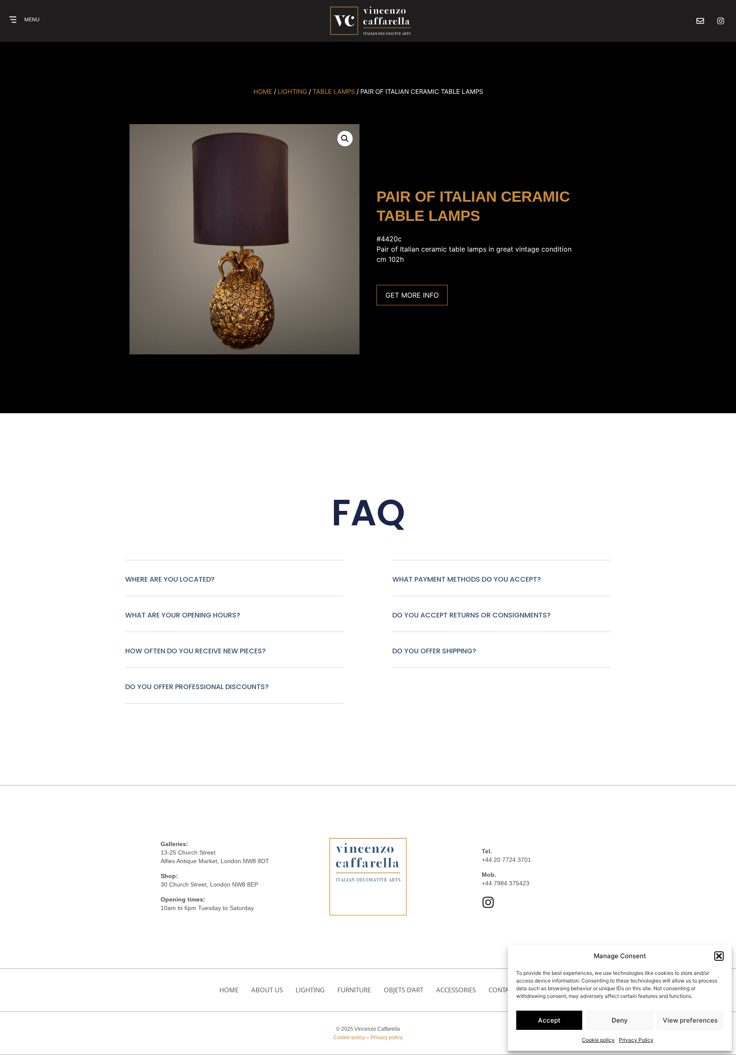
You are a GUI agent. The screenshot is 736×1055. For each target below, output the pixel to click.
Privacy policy (386, 1038)
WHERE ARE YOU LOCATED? (170, 579)
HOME (229, 989)
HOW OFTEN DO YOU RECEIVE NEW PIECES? (195, 651)
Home (262, 92)
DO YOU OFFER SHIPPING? (434, 651)
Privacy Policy (636, 1040)
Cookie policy (598, 1040)
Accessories (456, 989)
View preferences (690, 1020)
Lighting (310, 989)
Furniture (354, 989)
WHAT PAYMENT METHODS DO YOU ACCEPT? (466, 579)
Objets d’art (403, 989)
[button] (719, 956)
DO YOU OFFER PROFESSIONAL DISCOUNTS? (197, 687)
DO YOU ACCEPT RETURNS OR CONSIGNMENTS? (471, 615)
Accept (549, 1020)
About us (267, 989)
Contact (502, 989)
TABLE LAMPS (334, 92)
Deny (620, 1020)
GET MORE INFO (412, 295)
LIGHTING (292, 92)
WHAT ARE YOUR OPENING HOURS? (182, 615)
